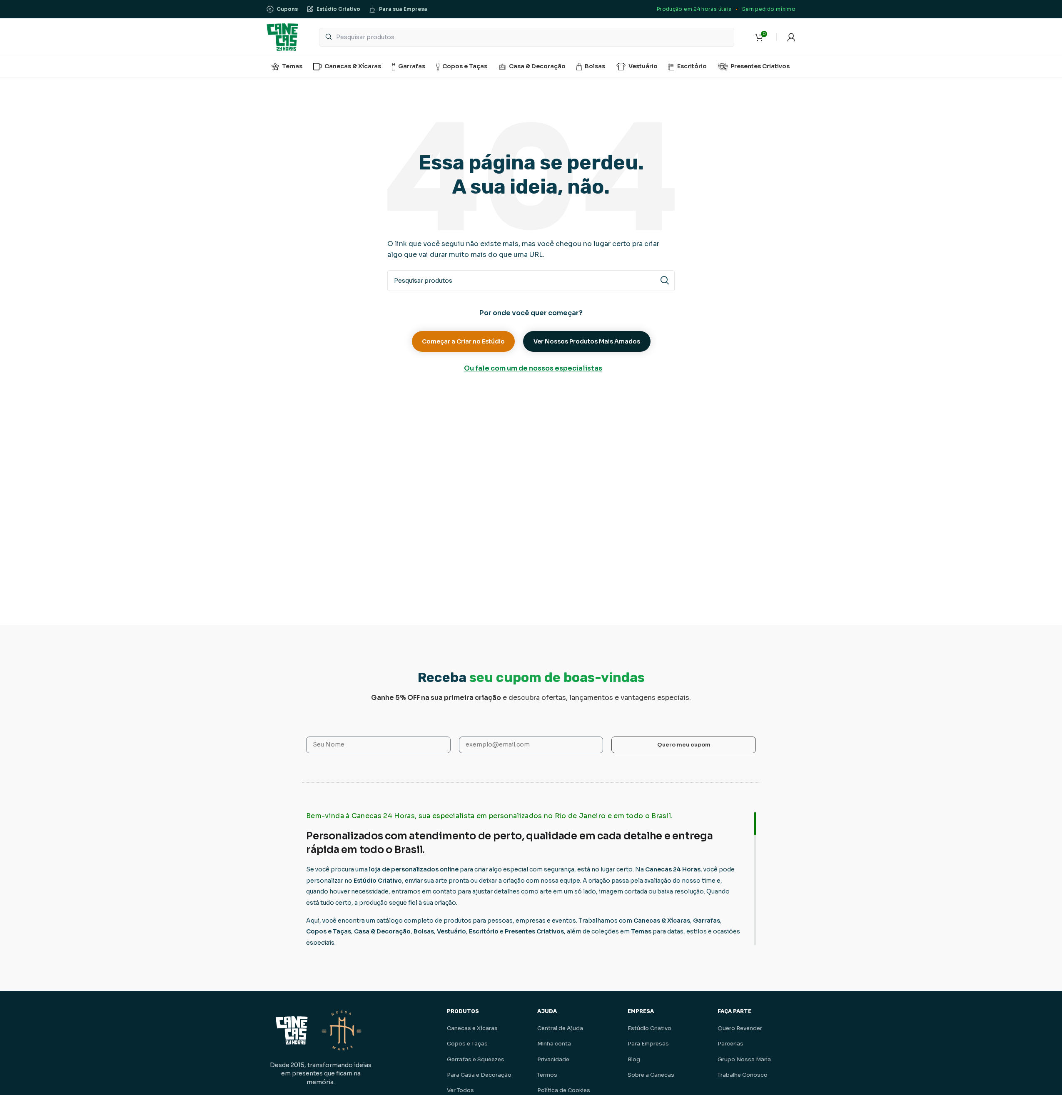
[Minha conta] (791, 37)
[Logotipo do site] (282, 36)
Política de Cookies (563, 1090)
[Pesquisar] (664, 280)
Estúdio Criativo (649, 1028)
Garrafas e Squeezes (475, 1059)
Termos (547, 1074)
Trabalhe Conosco (743, 1074)
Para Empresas (648, 1043)
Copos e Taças (467, 1043)
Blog (634, 1059)
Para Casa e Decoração (479, 1074)
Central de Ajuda (560, 1028)
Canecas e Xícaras (472, 1028)
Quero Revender (740, 1028)
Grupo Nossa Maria (744, 1059)
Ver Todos (460, 1090)
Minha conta (554, 1043)
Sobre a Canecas (651, 1074)
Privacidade (553, 1059)
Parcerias (730, 1043)
